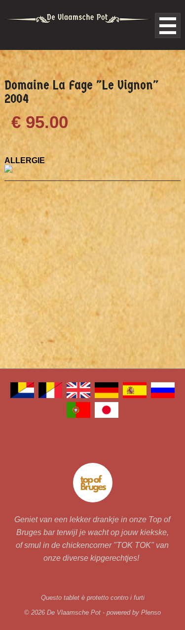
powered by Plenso (134, 612)
